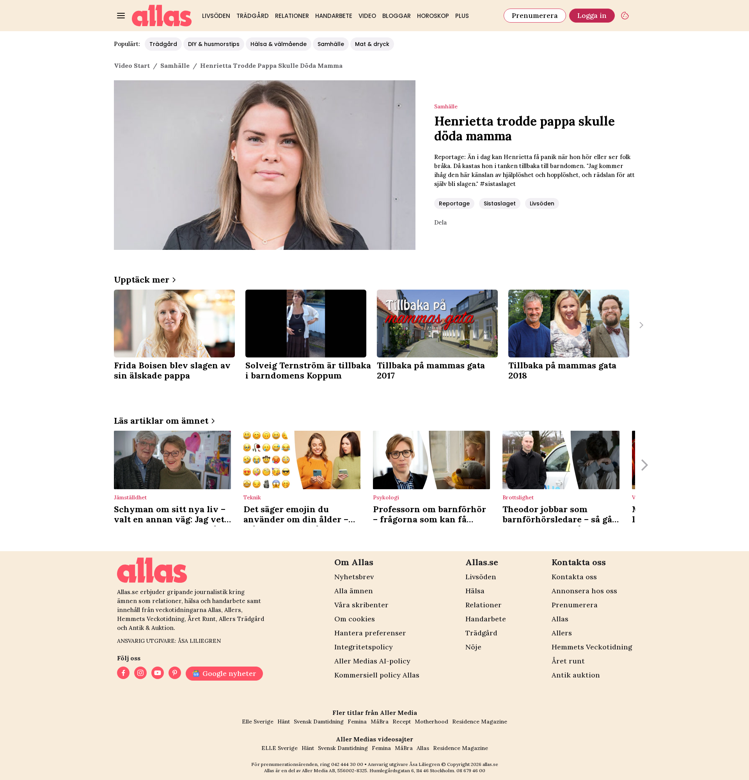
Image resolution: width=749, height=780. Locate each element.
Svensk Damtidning (319, 721)
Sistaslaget (500, 203)
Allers (562, 632)
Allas (560, 618)
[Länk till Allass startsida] (162, 16)
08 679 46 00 (470, 770)
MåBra (380, 721)
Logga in (592, 15)
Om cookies (354, 618)
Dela (440, 222)
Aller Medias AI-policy (372, 660)
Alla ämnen (353, 590)
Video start (132, 65)
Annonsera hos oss (584, 590)
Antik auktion (576, 674)
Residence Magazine (479, 721)
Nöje (473, 646)
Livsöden (216, 16)
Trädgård (252, 16)
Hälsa (475, 590)
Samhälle (331, 44)
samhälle (175, 65)
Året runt (568, 660)
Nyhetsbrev (354, 576)
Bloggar (396, 16)
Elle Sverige (257, 721)
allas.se (490, 764)
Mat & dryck (372, 44)
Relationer (292, 16)
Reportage (454, 203)
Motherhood (431, 721)
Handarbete (333, 16)
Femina (357, 721)
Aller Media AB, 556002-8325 (334, 770)
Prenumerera (535, 15)
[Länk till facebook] (123, 674)
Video (367, 16)
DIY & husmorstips (214, 44)
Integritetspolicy (363, 646)
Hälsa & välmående (278, 44)
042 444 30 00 (347, 764)
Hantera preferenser (370, 632)
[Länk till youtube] (157, 674)
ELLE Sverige (279, 748)
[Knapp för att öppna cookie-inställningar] (625, 16)
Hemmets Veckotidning (592, 646)
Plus (462, 16)
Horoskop (433, 16)
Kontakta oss (574, 576)
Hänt (283, 721)
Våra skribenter (361, 604)
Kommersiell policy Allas (376, 674)
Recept (401, 721)
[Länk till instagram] (140, 674)
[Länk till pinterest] (175, 674)
